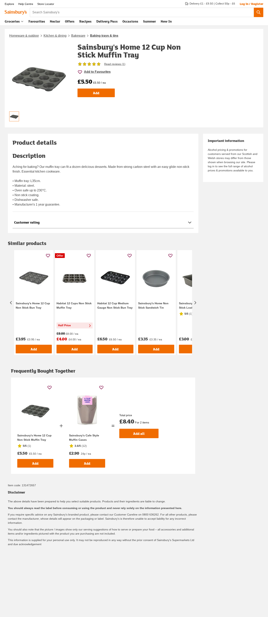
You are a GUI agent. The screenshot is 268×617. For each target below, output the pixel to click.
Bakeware (78, 35)
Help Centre (25, 3)
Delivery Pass (107, 22)
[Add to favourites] (48, 255)
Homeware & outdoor (24, 35)
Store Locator (45, 3)
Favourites (36, 21)
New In (166, 21)
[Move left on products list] (11, 302)
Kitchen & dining (55, 35)
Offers (70, 21)
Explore (9, 3)
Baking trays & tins (104, 35)
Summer (149, 21)
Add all (139, 433)
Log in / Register (251, 4)
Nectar (55, 21)
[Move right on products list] (195, 302)
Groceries (12, 21)
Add (96, 92)
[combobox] (142, 12)
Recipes (85, 21)
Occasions (130, 21)
